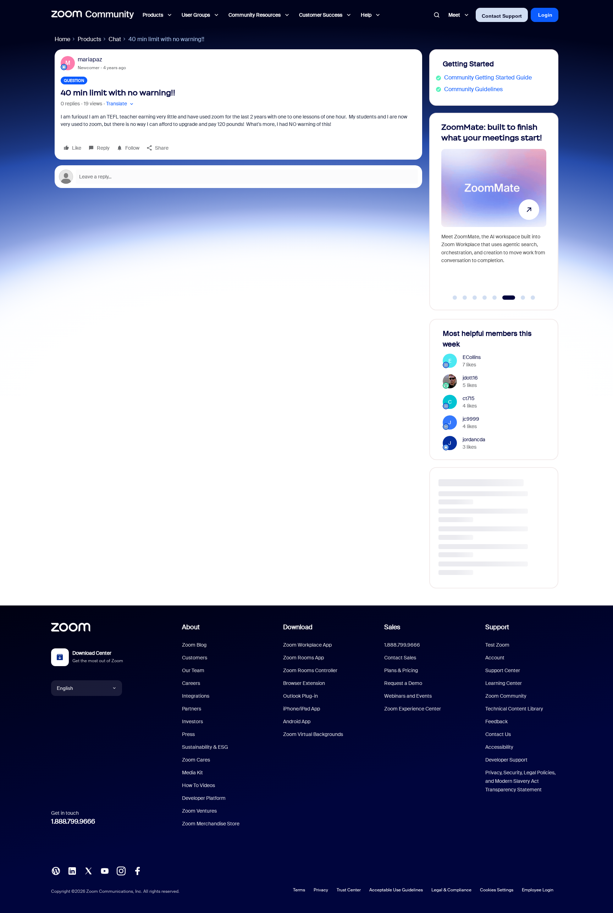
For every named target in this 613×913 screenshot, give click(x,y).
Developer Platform (204, 798)
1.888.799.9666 (73, 821)
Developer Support (506, 760)
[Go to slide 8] (532, 297)
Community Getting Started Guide (488, 77)
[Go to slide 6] (504, 297)
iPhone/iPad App (301, 709)
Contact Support (502, 16)
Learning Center (503, 683)
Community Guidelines (473, 89)
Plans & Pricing (401, 670)
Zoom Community (505, 696)
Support (497, 627)
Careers (191, 683)
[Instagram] (121, 870)
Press (188, 734)
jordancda (474, 439)
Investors (192, 721)
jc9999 (471, 419)
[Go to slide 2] (464, 297)
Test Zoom (497, 645)
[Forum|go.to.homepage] (92, 15)
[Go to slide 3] (474, 297)
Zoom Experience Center (412, 709)
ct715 (469, 398)
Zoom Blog (194, 645)
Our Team (193, 670)
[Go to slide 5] (494, 297)
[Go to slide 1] (454, 297)
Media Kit (192, 772)
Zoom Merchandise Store (210, 823)
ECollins (472, 357)
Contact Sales (400, 657)
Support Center (502, 670)
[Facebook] (137, 870)
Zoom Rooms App (303, 657)
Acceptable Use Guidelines (396, 890)
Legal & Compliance (451, 890)
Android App (296, 721)
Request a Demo (403, 683)
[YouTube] (104, 870)
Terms (299, 890)
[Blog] (55, 870)
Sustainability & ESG (205, 747)
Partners (191, 709)
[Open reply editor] (238, 176)
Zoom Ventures (199, 811)
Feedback (496, 721)
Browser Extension (304, 683)
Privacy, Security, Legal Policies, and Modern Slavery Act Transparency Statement (520, 781)
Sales (392, 627)
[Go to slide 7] (519, 297)
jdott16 (470, 378)
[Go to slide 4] (484, 297)
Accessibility (499, 747)
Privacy (321, 890)
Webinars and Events (408, 696)
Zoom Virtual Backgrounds (313, 734)
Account (494, 657)
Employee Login (537, 890)
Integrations (195, 696)
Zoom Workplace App (307, 645)
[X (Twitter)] (88, 870)
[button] (120, 103)
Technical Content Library (514, 709)
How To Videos (198, 785)
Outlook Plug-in (300, 696)
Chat (115, 39)
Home (62, 39)
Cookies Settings (496, 890)
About (191, 627)
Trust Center (349, 890)
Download (298, 627)
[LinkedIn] (72, 870)
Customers (194, 657)
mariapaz (90, 59)
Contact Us (498, 734)
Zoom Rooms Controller (310, 670)
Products (89, 39)
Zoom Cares (196, 760)
